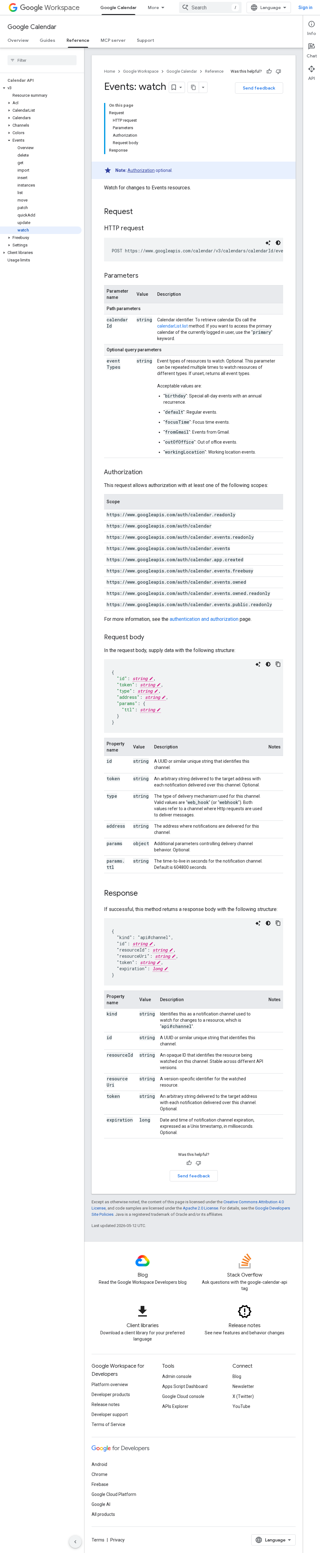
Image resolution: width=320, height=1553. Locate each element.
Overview (18, 40)
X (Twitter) (243, 1396)
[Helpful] (269, 71)
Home (109, 71)
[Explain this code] (268, 243)
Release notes (106, 1404)
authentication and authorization (204, 619)
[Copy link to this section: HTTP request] (150, 228)
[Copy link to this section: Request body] (150, 637)
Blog (236, 1376)
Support (145, 40)
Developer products (111, 1394)
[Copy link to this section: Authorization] (148, 472)
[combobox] (210, 7)
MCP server (113, 40)
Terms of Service (108, 1424)
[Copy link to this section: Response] (144, 894)
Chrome (100, 1474)
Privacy (117, 1539)
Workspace (62, 7)
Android (99, 1464)
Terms (98, 1539)
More (153, 7)
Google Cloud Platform (114, 1494)
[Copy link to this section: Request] (139, 212)
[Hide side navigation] (75, 1542)
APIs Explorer (175, 1406)
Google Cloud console (183, 1396)
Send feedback (259, 88)
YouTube (241, 1406)
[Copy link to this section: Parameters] (144, 276)
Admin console (177, 1376)
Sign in (305, 7)
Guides (47, 40)
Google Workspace (140, 71)
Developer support (110, 1414)
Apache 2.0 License (200, 1208)
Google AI (101, 1504)
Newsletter (243, 1386)
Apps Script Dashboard (185, 1386)
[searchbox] (42, 60)
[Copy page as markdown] (193, 87)
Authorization (141, 170)
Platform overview (110, 1384)
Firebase (100, 1484)
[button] (41, 88)
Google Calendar (118, 7)
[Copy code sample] (278, 664)
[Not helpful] (278, 71)
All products (103, 1514)
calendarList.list (172, 326)
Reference (78, 40)
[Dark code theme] (278, 243)
